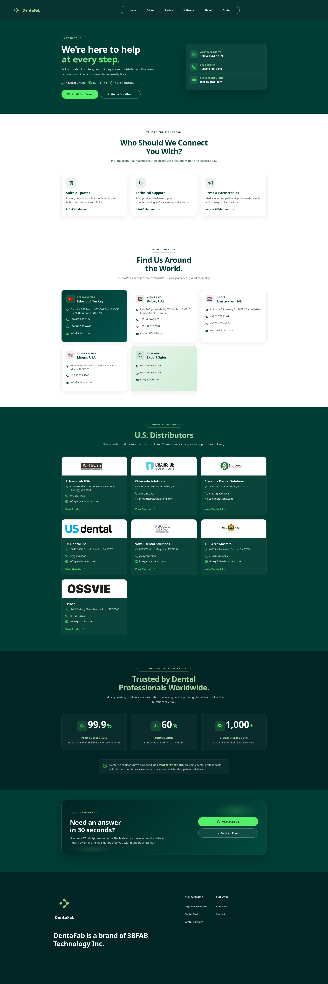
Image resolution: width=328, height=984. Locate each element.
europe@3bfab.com (221, 330)
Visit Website (73, 569)
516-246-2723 (147, 493)
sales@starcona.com (221, 498)
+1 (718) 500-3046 (219, 493)
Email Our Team (82, 94)
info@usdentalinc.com (82, 561)
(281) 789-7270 (147, 556)
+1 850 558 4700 (80, 375)
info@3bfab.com (211, 82)
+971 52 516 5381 (150, 326)
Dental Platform (193, 921)
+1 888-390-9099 (218, 556)
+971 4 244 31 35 (149, 319)
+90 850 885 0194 (211, 69)
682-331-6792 (77, 616)
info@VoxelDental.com (152, 561)
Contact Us (65, 959)
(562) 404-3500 (78, 556)
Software (188, 10)
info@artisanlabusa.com (84, 501)
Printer (150, 10)
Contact (227, 10)
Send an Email (230, 833)
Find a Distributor (123, 94)
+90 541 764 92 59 (211, 56)
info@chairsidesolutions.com (156, 498)
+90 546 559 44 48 (81, 326)
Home (132, 10)
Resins (169, 10)
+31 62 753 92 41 (219, 316)
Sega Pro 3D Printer (196, 906)
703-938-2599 (77, 496)
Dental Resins (192, 914)
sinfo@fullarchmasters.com (225, 561)
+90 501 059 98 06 (220, 323)
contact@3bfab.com (151, 333)
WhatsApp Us (230, 821)
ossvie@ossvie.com (81, 621)
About (208, 10)
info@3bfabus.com (81, 382)
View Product (73, 509)
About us (221, 906)
